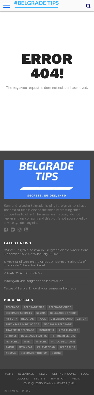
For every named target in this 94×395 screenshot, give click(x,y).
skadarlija (67, 347)
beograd (27, 318)
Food (85, 373)
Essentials (26, 373)
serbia (41, 313)
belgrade (12, 307)
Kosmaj (10, 353)
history (11, 318)
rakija (10, 347)
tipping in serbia (63, 335)
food (42, 318)
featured (12, 341)
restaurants (68, 330)
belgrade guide (60, 307)
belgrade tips (34, 307)
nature (41, 341)
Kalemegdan (46, 347)
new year (26, 347)
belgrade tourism (34, 353)
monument (46, 330)
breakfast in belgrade (22, 324)
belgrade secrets (18, 313)
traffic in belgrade (19, 330)
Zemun (81, 318)
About (77, 378)
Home (9, 373)
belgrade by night (63, 313)
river (27, 341)
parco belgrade (63, 341)
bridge (56, 353)
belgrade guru (62, 318)
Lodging (23, 378)
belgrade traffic (34, 335)
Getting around (64, 373)
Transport (59, 378)
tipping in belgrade (57, 324)
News (43, 373)
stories (11, 335)
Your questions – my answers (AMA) (49, 383)
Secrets (39, 378)
